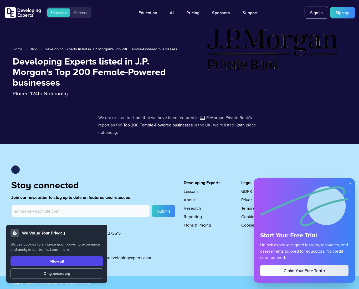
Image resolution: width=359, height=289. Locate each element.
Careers (80, 12)
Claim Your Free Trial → (304, 270)
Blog (33, 48)
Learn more (59, 249)
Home (17, 48)
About (189, 200)
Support (250, 13)
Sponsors (221, 13)
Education (58, 12)
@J (202, 117)
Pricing (192, 13)
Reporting (193, 216)
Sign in (316, 13)
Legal (246, 183)
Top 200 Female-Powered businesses (158, 125)
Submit (163, 211)
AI (172, 13)
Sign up (343, 13)
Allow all (57, 261)
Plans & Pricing (197, 225)
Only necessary (57, 273)
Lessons (191, 191)
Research (192, 208)
